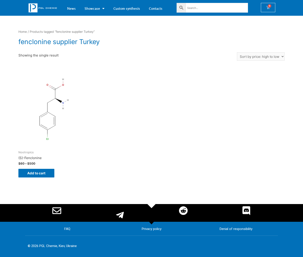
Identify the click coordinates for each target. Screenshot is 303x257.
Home (22, 31)
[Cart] (268, 7)
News (71, 8)
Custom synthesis (126, 8)
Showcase (92, 8)
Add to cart (36, 173)
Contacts (155, 8)
